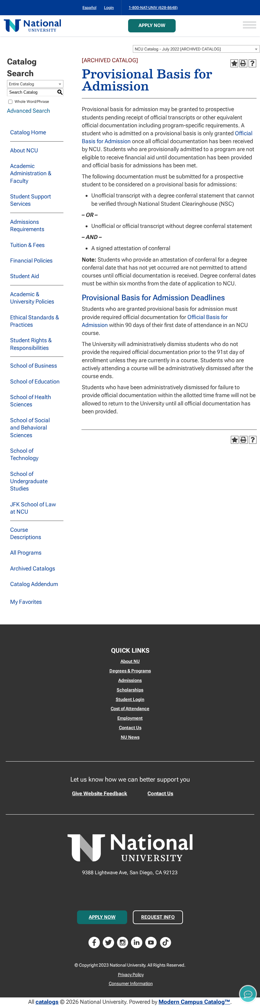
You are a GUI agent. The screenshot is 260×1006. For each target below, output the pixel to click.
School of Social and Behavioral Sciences (30, 427)
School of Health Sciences (30, 401)
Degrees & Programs (130, 670)
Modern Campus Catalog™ (194, 1001)
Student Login (130, 699)
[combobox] (196, 49)
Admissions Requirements (27, 225)
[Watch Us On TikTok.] (165, 941)
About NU (130, 661)
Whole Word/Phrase (32, 101)
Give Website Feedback (99, 793)
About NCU (24, 150)
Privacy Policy (131, 974)
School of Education (35, 381)
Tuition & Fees (27, 245)
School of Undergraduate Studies (29, 481)
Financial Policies (31, 260)
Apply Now (152, 25)
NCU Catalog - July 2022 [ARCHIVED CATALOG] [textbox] (178, 49)
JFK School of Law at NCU (33, 508)
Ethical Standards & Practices (34, 321)
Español (89, 7)
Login (109, 7)
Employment (130, 718)
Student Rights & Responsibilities (31, 344)
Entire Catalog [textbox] (21, 84)
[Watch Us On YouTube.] (151, 941)
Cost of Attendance (130, 708)
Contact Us (130, 727)
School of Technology (24, 454)
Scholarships (130, 689)
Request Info (158, 917)
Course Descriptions (25, 533)
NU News (130, 737)
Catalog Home (28, 132)
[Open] (249, 25)
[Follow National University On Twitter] (108, 941)
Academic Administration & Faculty (30, 173)
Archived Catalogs (32, 568)
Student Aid (24, 276)
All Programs (26, 552)
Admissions (130, 680)
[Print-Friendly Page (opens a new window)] (243, 63)
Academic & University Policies (32, 298)
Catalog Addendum (34, 584)
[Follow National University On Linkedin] (136, 941)
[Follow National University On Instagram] (122, 941)
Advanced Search (28, 110)
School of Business (33, 365)
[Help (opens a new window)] (252, 63)
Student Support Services (30, 200)
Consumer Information (131, 983)
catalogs (47, 1001)
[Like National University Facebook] (94, 941)
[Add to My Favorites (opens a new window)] (234, 63)
